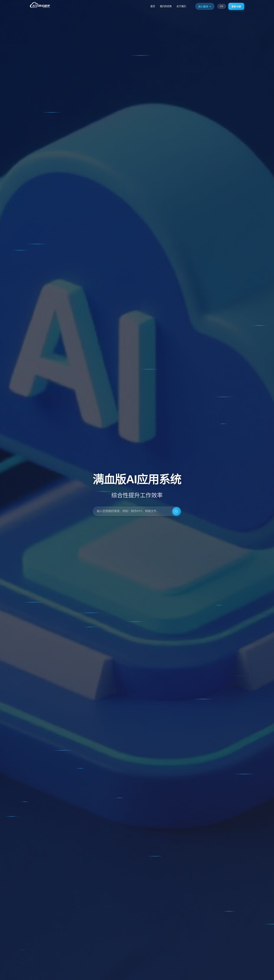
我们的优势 (166, 6)
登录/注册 (236, 6)
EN (221, 6)
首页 (152, 6)
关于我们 (181, 6)
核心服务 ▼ (205, 6)
